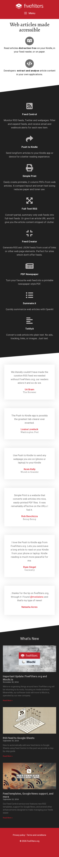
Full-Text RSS (29, 208)
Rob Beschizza (29, 516)
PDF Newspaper (30, 274)
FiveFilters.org (33, 841)
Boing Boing (29, 519)
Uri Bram (29, 389)
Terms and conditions (36, 835)
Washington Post (29, 432)
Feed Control (29, 114)
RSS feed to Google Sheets (19, 737)
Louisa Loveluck (29, 429)
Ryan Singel (29, 567)
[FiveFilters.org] (29, 6)
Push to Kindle (29, 146)
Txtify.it (29, 328)
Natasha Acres (29, 607)
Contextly (29, 570)
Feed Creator (29, 241)
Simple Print (29, 176)
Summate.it (29, 303)
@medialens (37, 596)
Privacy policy (19, 835)
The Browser (29, 392)
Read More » (8, 701)
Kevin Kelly (29, 469)
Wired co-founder (29, 472)
